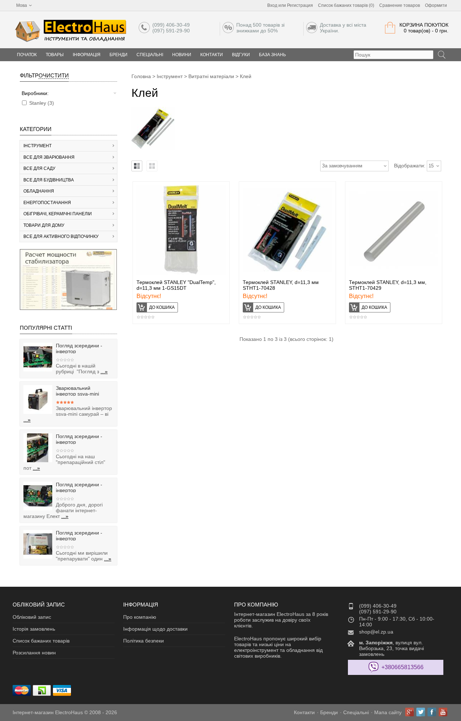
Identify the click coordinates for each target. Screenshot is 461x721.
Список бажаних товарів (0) (346, 5)
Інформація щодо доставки (155, 629)
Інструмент (170, 76)
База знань (272, 54)
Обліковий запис (32, 617)
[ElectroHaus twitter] (420, 712)
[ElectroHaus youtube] (443, 712)
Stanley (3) (41, 103)
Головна (141, 76)
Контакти (211, 54)
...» (104, 371)
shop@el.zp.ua (376, 632)
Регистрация (300, 5)
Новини (181, 54)
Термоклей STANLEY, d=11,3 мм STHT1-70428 (281, 285)
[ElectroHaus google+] (409, 712)
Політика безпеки (143, 641)
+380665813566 (402, 667)
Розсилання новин (34, 652)
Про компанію (139, 617)
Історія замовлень (34, 629)
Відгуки (241, 54)
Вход (272, 5)
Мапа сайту (388, 712)
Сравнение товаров (399, 5)
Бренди (118, 54)
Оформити (436, 5)
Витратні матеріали (211, 76)
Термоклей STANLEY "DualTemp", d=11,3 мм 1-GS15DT (176, 285)
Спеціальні (149, 54)
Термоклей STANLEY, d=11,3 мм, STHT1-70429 (387, 285)
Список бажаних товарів (41, 641)
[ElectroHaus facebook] (432, 712)
